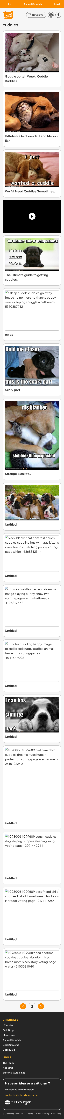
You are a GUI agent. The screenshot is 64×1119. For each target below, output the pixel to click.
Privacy (37, 1114)
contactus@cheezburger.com (21, 1095)
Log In (57, 4)
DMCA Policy (56, 1114)
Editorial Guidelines (14, 1072)
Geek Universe (11, 1044)
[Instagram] (51, 15)
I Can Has (8, 1025)
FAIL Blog (8, 1030)
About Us (8, 1067)
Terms (30, 1114)
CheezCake (9, 1049)
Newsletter (38, 14)
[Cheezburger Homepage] (32, 1103)
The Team (8, 1062)
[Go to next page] (41, 1006)
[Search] (9, 4)
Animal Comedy (33, 4)
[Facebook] (58, 15)
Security (45, 1114)
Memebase (9, 1035)
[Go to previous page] (23, 1006)
